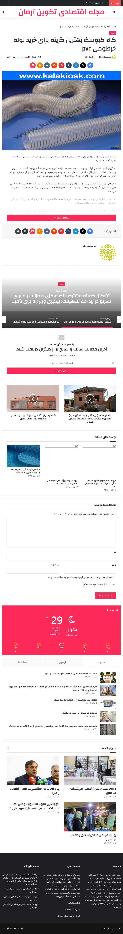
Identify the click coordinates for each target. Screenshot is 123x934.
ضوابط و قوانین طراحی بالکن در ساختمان (79, 713)
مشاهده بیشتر (62, 217)
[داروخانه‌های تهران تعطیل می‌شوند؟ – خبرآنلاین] (90, 770)
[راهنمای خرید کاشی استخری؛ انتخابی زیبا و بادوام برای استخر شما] (23, 456)
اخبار (107, 26)
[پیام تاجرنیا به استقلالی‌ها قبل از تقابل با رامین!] (33, 770)
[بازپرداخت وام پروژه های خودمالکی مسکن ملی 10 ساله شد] (61, 461)
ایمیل (114, 564)
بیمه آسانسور (73, 878)
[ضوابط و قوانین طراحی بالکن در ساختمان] (108, 716)
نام (115, 551)
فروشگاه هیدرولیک (63, 896)
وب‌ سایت (55, 564)
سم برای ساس (74, 874)
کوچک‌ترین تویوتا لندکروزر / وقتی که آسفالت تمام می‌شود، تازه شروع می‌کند (76, 3)
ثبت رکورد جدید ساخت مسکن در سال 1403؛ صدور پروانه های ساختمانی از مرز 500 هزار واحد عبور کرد (53, 726)
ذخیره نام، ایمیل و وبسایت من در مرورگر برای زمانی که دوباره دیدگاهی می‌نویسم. (80, 577)
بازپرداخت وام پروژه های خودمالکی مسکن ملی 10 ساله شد (62, 482)
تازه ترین (63, 662)
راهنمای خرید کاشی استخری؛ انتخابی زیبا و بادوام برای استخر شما (24, 471)
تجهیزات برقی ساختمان (65, 885)
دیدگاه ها (22, 662)
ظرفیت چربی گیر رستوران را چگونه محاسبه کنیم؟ (75, 700)
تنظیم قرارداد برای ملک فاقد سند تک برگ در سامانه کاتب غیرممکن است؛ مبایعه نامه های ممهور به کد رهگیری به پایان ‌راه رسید (53, 688)
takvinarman (106, 57)
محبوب (101, 662)
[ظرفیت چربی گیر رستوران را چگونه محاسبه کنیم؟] (108, 703)
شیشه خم (47, 874)
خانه (112, 26)
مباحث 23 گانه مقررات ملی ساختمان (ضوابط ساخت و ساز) (71, 674)
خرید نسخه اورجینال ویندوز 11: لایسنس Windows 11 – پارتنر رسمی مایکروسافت (62, 889)
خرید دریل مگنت (60, 874)
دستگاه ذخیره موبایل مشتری (62, 882)
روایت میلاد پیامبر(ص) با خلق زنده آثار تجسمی (93, 837)
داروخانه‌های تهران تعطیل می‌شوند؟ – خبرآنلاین (92, 791)
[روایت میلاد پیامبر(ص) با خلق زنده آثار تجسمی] (90, 816)
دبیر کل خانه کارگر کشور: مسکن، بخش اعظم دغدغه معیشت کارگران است (100, 483)
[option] (61, 298)
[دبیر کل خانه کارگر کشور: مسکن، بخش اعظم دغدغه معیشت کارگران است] (99, 461)
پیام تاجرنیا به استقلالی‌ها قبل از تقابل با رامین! (34, 791)
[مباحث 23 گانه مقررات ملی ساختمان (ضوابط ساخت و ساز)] (108, 677)
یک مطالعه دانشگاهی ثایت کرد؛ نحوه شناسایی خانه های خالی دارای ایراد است (61, 298)
